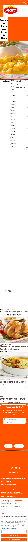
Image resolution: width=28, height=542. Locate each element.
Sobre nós (17, 506)
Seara (26, 311)
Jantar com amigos (5, 379)
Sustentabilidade (19, 508)
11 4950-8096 (18, 489)
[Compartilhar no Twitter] (10, 291)
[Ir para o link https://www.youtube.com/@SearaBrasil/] (16, 468)
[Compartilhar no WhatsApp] (11, 291)
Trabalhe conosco (14, 472)
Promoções (4, 509)
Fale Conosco (4, 515)
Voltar (9, 446)
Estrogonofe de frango (12, 398)
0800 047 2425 (6, 489)
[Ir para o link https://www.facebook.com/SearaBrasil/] (7, 468)
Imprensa (17, 503)
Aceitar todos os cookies (14, 539)
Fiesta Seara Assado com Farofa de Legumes (14, 348)
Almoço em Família (5, 344)
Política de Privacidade (11, 528)
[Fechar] (26, 519)
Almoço (2, 396)
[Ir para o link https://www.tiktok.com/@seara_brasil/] (12, 468)
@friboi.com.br (12, 484)
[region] (14, 529)
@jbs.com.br (4, 484)
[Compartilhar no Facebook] (8, 291)
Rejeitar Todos (14, 535)
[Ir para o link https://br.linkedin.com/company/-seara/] (20, 468)
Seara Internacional (6, 502)
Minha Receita (4, 506)
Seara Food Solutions (6, 503)
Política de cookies (19, 515)
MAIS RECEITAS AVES (14, 402)
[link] (14, 334)
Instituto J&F (18, 505)
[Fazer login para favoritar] (25, 318)
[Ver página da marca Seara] (10, 9)
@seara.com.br (12, 486)
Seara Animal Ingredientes (7, 508)
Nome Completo (11, 419)
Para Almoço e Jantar (11, 312)
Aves (5, 311)
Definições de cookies (14, 531)
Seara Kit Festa (5, 505)
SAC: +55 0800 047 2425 (7, 516)
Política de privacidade (21, 516)
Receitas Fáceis (19, 312)
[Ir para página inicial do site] (14, 463)
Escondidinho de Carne (13, 381)
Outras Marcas (19, 502)
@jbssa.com (4, 486)
